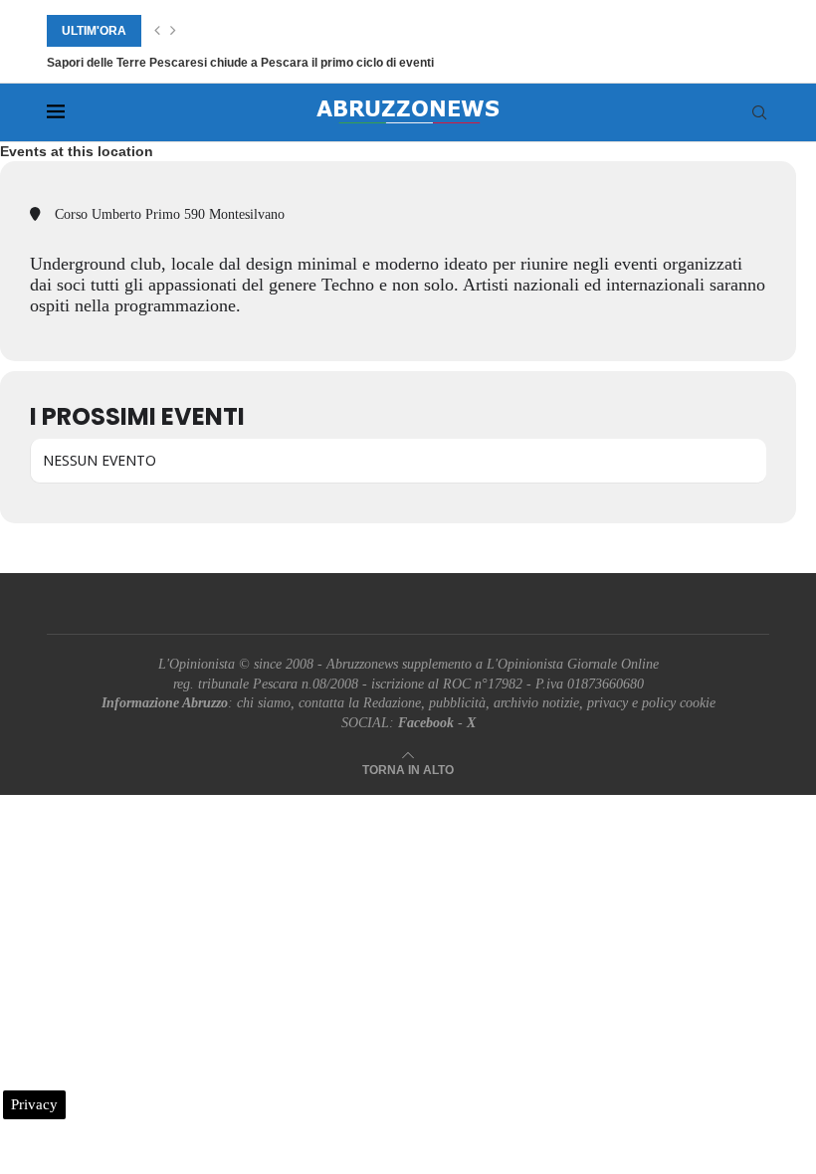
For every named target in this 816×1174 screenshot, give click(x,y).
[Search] (759, 112)
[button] (157, 31)
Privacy (34, 1104)
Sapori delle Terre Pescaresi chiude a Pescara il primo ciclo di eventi (240, 63)
